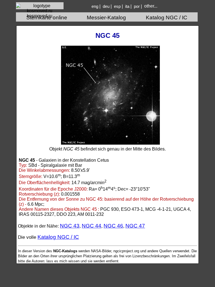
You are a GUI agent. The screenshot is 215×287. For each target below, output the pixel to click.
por (137, 6)
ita (127, 6)
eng (95, 6)
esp (117, 6)
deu (106, 6)
